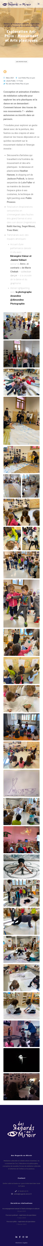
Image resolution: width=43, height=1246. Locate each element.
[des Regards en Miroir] (16, 4)
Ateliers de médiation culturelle (16, 24)
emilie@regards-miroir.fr (23, 1194)
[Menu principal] (39, 3)
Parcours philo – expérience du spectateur (21, 1222)
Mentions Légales (21, 1243)
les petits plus (21, 61)
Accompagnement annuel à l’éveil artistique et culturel (20, 1209)
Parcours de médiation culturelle (25, 26)
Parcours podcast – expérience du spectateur (21, 1215)
